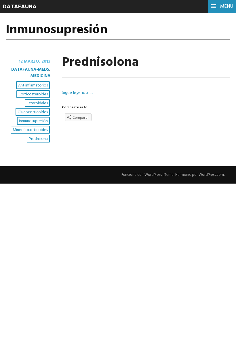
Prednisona (38, 139)
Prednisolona (100, 62)
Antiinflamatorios (33, 85)
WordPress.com (211, 175)
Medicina (40, 75)
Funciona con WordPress (141, 175)
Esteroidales (37, 103)
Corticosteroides (33, 94)
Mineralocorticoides (30, 130)
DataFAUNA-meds (30, 69)
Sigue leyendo (78, 92)
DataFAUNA (20, 6)
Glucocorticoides (33, 112)
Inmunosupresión (33, 121)
